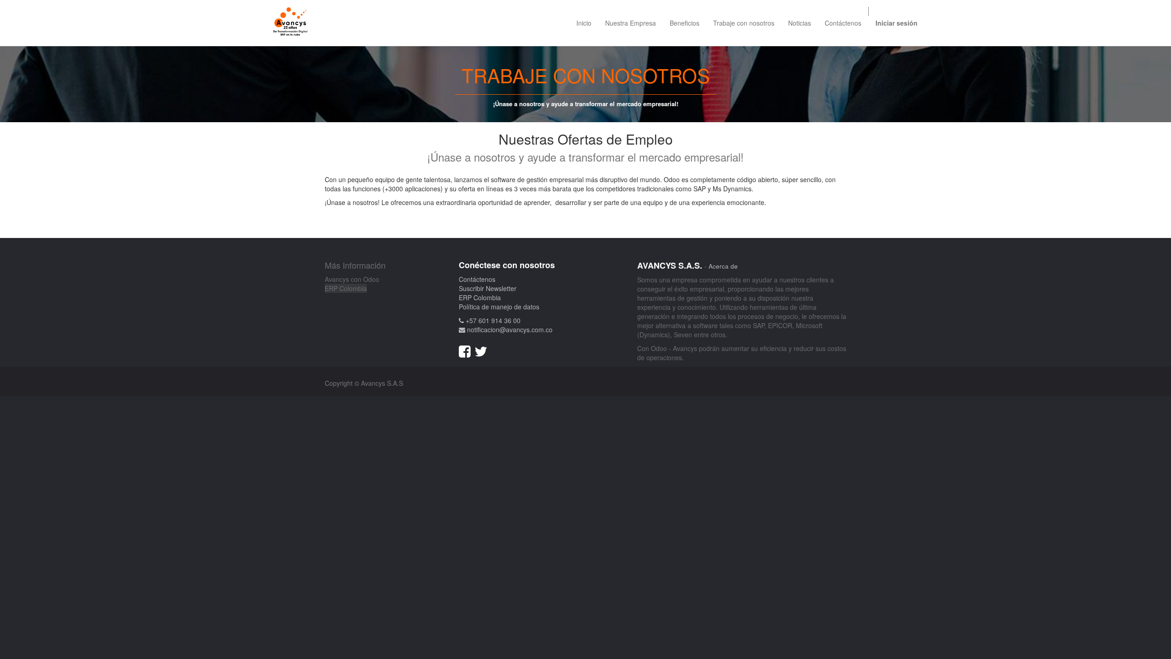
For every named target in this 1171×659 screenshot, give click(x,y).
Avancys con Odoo (352, 279)
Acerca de (723, 266)
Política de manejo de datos (499, 306)
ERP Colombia (346, 288)
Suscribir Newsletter (487, 288)
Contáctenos (477, 279)
